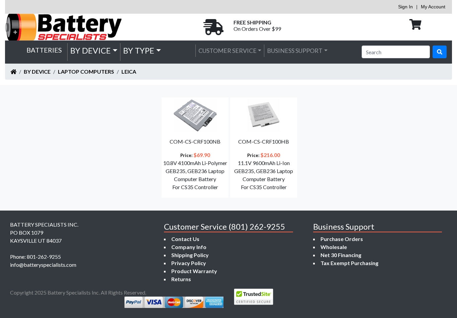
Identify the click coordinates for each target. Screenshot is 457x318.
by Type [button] (138, 50)
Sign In (405, 6)
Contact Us (185, 239)
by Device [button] (90, 50)
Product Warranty (194, 271)
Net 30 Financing (341, 255)
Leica (128, 71)
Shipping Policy (190, 255)
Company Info (188, 247)
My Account (433, 6)
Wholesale (334, 247)
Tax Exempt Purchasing (349, 263)
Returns (181, 279)
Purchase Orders (342, 239)
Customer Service (227, 50)
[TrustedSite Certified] (254, 297)
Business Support (295, 50)
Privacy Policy (188, 263)
